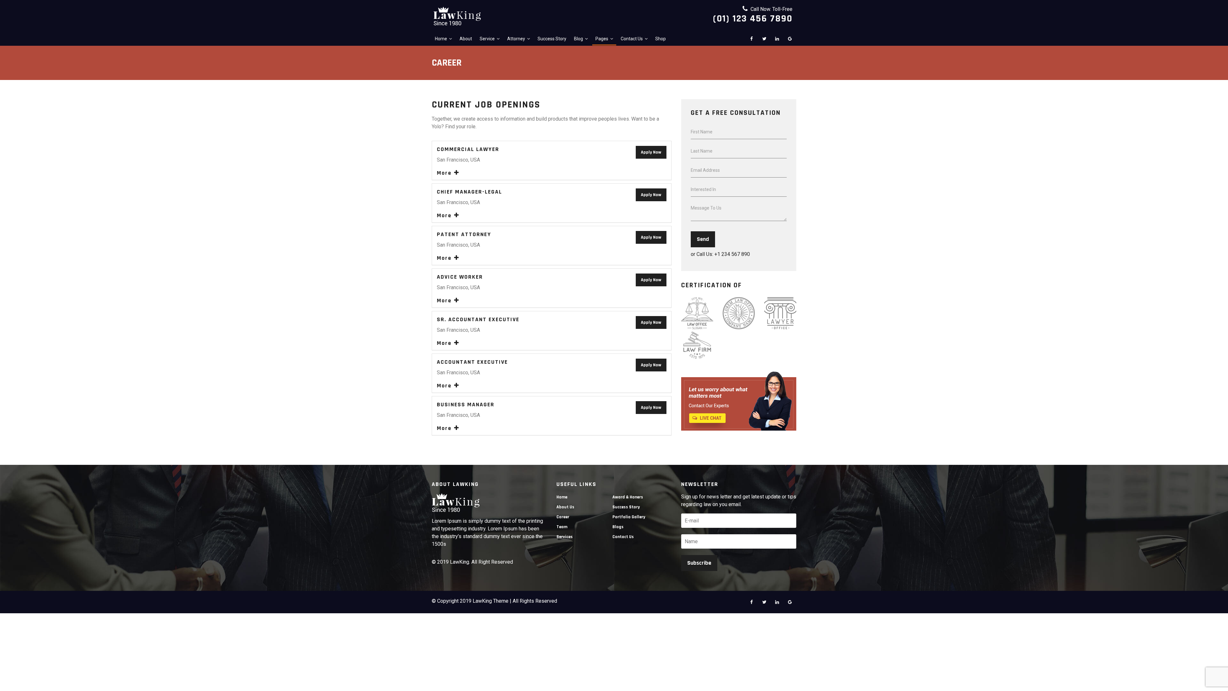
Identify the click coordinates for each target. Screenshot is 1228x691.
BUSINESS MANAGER (465, 404)
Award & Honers (627, 497)
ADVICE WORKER (460, 277)
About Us (565, 507)
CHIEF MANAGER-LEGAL (469, 191)
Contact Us (632, 38)
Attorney (516, 38)
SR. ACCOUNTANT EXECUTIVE (478, 319)
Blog (578, 38)
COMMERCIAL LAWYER (468, 149)
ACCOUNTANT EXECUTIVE (472, 362)
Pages (601, 38)
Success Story (552, 38)
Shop (660, 38)
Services (564, 537)
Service (487, 38)
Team (561, 527)
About (466, 38)
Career (562, 517)
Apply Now (651, 152)
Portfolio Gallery (628, 517)
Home (441, 38)
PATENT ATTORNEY (464, 234)
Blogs (618, 527)
